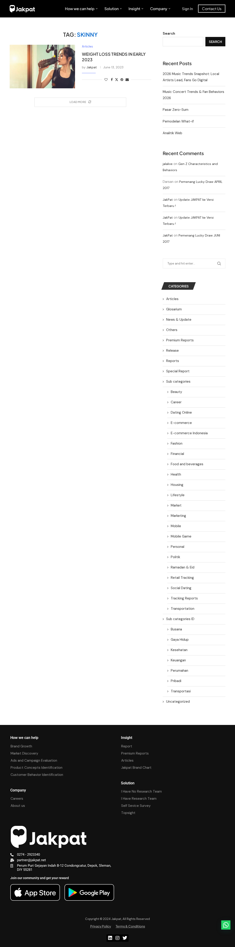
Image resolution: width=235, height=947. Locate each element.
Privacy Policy (100, 926)
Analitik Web (172, 133)
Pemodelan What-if (178, 121)
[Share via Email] (127, 80)
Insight (134, 8)
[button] (225, 925)
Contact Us (211, 8)
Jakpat (92, 67)
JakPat (168, 200)
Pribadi (176, 681)
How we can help (80, 8)
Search (169, 33)
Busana (176, 629)
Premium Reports (180, 340)
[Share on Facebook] (112, 80)
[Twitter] (125, 938)
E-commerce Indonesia (189, 433)
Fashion (176, 443)
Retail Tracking (182, 577)
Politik (175, 557)
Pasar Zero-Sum (175, 109)
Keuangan (178, 660)
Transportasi (181, 691)
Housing (177, 484)
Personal (177, 546)
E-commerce (181, 423)
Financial (177, 453)
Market (176, 505)
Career (176, 402)
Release (172, 350)
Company (158, 8)
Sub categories (178, 381)
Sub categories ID (180, 619)
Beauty (176, 392)
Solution (111, 8)
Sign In (187, 8)
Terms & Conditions (130, 926)
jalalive (168, 164)
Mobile (176, 526)
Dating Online (181, 412)
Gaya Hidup (180, 639)
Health (176, 474)
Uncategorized (178, 701)
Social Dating (181, 588)
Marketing (178, 515)
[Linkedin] (110, 938)
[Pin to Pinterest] (121, 80)
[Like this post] (106, 80)
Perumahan (179, 670)
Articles (172, 299)
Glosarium (174, 309)
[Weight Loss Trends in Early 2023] (42, 66)
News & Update (178, 319)
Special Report (178, 371)
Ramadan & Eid (182, 567)
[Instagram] (117, 938)
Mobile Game (181, 536)
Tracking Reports (184, 598)
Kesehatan (179, 650)
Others (171, 330)
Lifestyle (178, 495)
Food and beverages (187, 464)
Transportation (182, 608)
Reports (172, 361)
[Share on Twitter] (116, 80)
